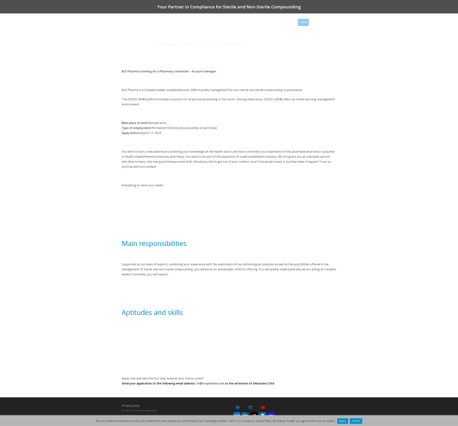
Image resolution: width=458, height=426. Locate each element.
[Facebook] (237, 407)
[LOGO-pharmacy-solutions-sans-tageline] (135, 23)
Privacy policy (131, 406)
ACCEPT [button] (356, 421)
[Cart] (331, 22)
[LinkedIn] (250, 407)
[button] (319, 22)
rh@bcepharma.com (210, 383)
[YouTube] (262, 407)
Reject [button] (342, 421)
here (237, 421)
